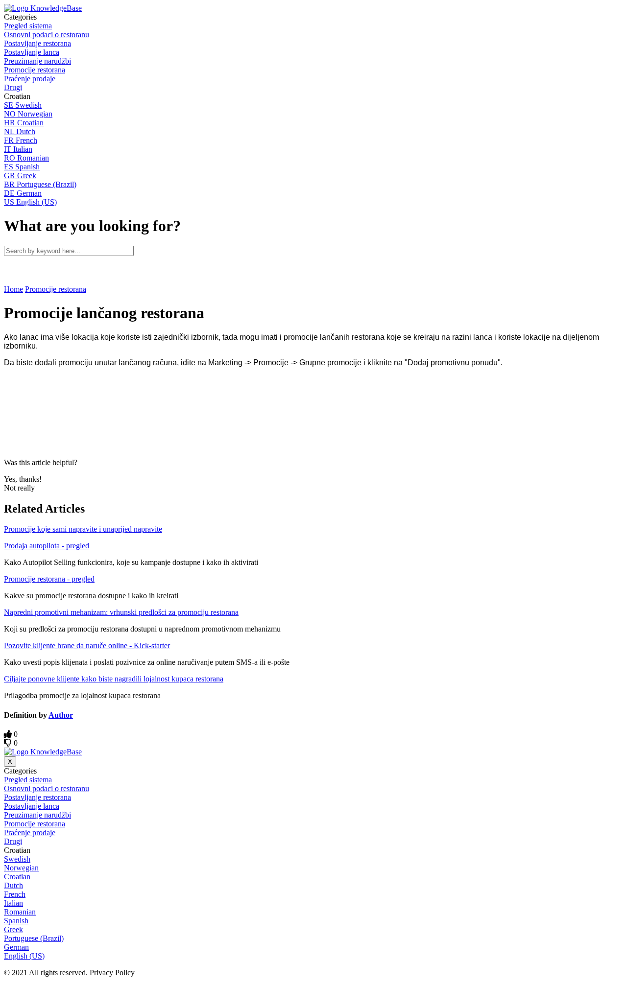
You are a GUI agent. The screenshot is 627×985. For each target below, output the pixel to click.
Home (13, 289)
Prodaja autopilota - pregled (46, 545)
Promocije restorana (55, 289)
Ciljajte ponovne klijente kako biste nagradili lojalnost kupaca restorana (113, 679)
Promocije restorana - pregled (49, 579)
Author (60, 715)
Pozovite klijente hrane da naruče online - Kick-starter (87, 645)
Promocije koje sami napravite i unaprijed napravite (83, 529)
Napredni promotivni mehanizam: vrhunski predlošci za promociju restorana (121, 612)
